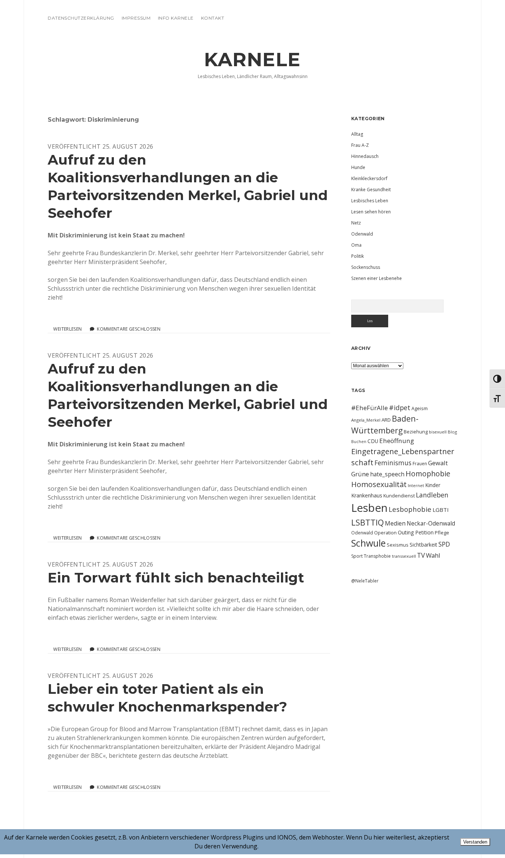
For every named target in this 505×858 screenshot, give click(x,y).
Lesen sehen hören (371, 212)
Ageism (419, 408)
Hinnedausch (365, 156)
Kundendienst (399, 495)
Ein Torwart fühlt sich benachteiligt (176, 577)
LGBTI (441, 509)
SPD (444, 544)
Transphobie (377, 556)
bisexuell (438, 432)
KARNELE (252, 59)
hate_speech (387, 474)
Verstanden (475, 842)
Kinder (432, 485)
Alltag (357, 134)
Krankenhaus (366, 495)
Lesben (369, 507)
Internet (416, 485)
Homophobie (428, 474)
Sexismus (398, 544)
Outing (406, 532)
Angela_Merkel (365, 420)
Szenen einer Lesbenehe (376, 278)
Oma (356, 245)
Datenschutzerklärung (81, 18)
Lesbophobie (410, 509)
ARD (386, 419)
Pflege (442, 532)
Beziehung (416, 431)
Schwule (368, 543)
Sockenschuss (365, 267)
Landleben (432, 494)
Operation (385, 532)
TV (421, 555)
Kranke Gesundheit (371, 189)
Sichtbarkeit (423, 544)
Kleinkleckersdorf (369, 178)
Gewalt (438, 463)
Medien (395, 523)
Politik (357, 256)
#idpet (399, 407)
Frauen (420, 463)
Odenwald (362, 234)
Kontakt (212, 18)
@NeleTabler (365, 581)
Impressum (136, 18)
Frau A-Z (360, 145)
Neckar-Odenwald (431, 523)
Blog (452, 432)
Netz (356, 223)
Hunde (358, 167)
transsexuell (404, 556)
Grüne (360, 474)
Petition (424, 532)
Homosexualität (379, 484)
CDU (372, 441)
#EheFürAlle (369, 407)
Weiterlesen (67, 329)
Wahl (433, 555)
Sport (357, 556)
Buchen (358, 441)
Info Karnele (176, 18)
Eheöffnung (396, 440)
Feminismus (392, 462)
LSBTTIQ (367, 522)
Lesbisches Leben (369, 200)
